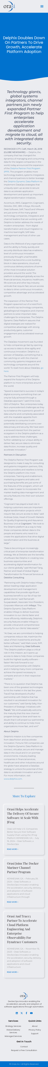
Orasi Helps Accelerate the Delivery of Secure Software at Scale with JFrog (23, 815)
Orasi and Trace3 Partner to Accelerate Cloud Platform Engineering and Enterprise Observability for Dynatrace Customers (22, 929)
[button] (42, 6)
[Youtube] (31, 1013)
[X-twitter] (21, 1013)
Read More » (12, 849)
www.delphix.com (13, 779)
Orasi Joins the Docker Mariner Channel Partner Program (23, 867)
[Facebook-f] (26, 1013)
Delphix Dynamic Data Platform (24, 181)
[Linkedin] (17, 1013)
